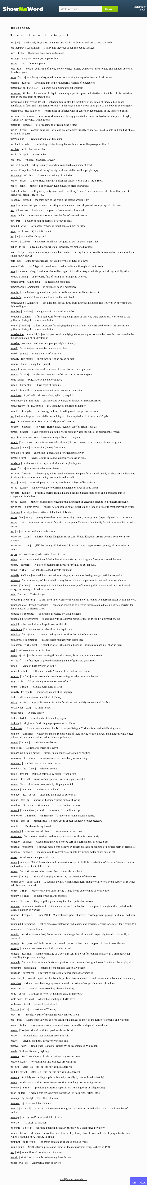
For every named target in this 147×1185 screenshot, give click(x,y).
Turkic (14, 718)
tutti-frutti (15, 1141)
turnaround (16, 836)
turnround (16, 924)
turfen (14, 665)
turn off (14, 779)
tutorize (15, 1122)
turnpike (15, 915)
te (22, 35)
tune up (15, 447)
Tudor (14, 191)
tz (64, 35)
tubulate (15, 149)
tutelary (15, 1087)
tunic (13, 482)
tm (34, 35)
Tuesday (15, 199)
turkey (14, 702)
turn (13, 747)
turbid (14, 570)
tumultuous (17, 400)
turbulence (16, 629)
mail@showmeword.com (73, 1179)
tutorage (15, 1098)
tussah (14, 1030)
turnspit (15, 948)
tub (12, 42)
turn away (16, 758)
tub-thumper (17, 47)
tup (12, 531)
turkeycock (17, 712)
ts (46, 35)
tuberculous (17, 110)
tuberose (15, 116)
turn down (16, 768)
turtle (13, 993)
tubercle (15, 82)
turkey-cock (17, 707)
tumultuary (16, 395)
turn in (14, 773)
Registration (139, 6)
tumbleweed (17, 302)
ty (60, 35)
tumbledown (17, 286)
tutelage (15, 1077)
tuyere (14, 1162)
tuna (13, 421)
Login (143, 9)
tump (13, 379)
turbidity (15, 575)
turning (14, 876)
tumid (14, 353)
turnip (14, 890)
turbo (13, 594)
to (39, 35)
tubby (14, 63)
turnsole (15, 943)
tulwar (14, 266)
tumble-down (17, 281)
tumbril (14, 325)
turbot (14, 624)
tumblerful (16, 297)
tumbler (15, 292)
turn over (15, 794)
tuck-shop (16, 175)
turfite (14, 671)
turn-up (14, 820)
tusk (13, 1019)
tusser (14, 1040)
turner (14, 862)
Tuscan (15, 1009)
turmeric (15, 733)
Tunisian (15, 512)
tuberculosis (17, 102)
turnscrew (16, 929)
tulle (13, 260)
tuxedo (14, 1157)
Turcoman (16, 645)
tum (13, 271)
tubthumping (17, 139)
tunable (15, 426)
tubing (14, 130)
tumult (14, 390)
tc (68, 35)
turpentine (16, 967)
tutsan (14, 1133)
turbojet (15, 613)
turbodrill (15, 599)
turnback (15, 841)
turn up (14, 800)
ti (29, 35)
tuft (12, 220)
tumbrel (15, 316)
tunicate (15, 492)
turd (13, 650)
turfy (13, 681)
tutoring (15, 1117)
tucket (14, 185)
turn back (16, 763)
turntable (15, 962)
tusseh (14, 1035)
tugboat (15, 241)
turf (12, 660)
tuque (14, 554)
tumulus (15, 411)
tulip (13, 252)
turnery (14, 871)
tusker (14, 1025)
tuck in (14, 165)
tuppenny (16, 545)
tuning (14, 501)
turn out (15, 789)
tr (42, 35)
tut (12, 1066)
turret (13, 988)
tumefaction (17, 334)
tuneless (15, 463)
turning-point (17, 881)
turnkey (15, 895)
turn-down (16, 805)
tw (55, 35)
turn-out (15, 810)
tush (13, 1014)
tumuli (14, 385)
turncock (15, 852)
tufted (14, 226)
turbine (14, 585)
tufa (13, 205)
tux (12, 1152)
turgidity (15, 692)
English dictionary (20, 27)
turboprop (16, 618)
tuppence (16, 536)
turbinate (15, 580)
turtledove (16, 1004)
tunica (14, 487)
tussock (15, 1056)
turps (13, 978)
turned (14, 857)
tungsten (15, 473)
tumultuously (18, 405)
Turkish (15, 723)
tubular (14, 144)
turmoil (14, 742)
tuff (12, 210)
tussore (15, 1061)
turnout (14, 901)
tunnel (14, 517)
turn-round (16, 815)
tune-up (15, 452)
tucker (14, 180)
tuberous (15, 124)
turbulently (16, 639)
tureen (14, 655)
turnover (15, 906)
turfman (15, 676)
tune (13, 437)
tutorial (14, 1108)
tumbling (15, 311)
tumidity (15, 358)
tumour (14, 374)
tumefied (15, 343)
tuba (13, 53)
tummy (14, 364)
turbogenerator (18, 605)
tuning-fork (16, 506)
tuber (13, 77)
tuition (14, 246)
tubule (14, 154)
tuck (13, 159)
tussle (14, 1051)
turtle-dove (16, 999)
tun (12, 416)
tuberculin (16, 93)
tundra (14, 431)
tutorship (15, 1127)
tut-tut (14, 1072)
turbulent (15, 634)
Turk (13, 697)
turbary (14, 564)
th (26, 35)
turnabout (16, 831)
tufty (13, 231)
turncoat (15, 846)
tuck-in (14, 170)
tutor (13, 1092)
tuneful (14, 458)
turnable (15, 826)
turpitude (15, 973)
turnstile (15, 953)
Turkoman (16, 728)
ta (17, 35)
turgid (14, 686)
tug (12, 236)
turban (14, 559)
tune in (14, 442)
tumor (14, 369)
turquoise (16, 983)
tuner (13, 468)
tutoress (15, 1103)
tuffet (13, 215)
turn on (14, 784)
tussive (15, 1045)
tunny (14, 522)
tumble (14, 276)
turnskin (15, 934)
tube (13, 68)
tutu (13, 1147)
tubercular (16, 87)
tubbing (15, 58)
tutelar (14, 1082)
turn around (17, 753)
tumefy (14, 348)
